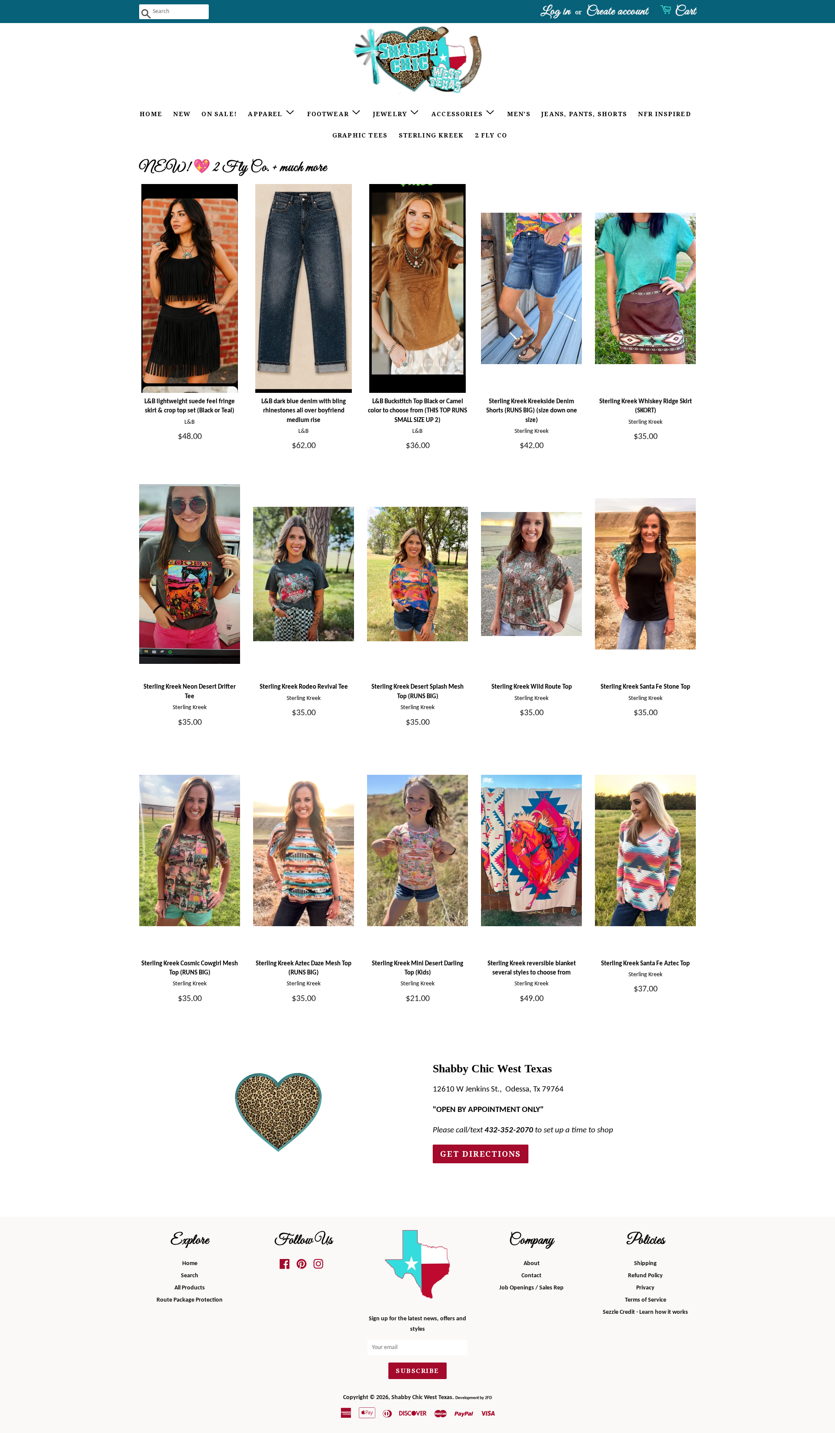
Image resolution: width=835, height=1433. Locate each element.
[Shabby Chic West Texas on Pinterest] (301, 1266)
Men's (519, 113)
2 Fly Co (491, 135)
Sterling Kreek (431, 135)
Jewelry (391, 113)
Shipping (645, 1263)
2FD (488, 1398)
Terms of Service (645, 1300)
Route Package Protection (190, 1300)
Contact (531, 1275)
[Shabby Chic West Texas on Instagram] (318, 1266)
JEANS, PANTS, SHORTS (584, 113)
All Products (189, 1288)
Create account (617, 11)
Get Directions (480, 1153)
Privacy (645, 1288)
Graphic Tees (359, 135)
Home (151, 113)
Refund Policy (645, 1275)
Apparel (266, 113)
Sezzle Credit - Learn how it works (645, 1312)
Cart (685, 11)
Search (189, 1275)
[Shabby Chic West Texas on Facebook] (284, 1266)
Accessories (458, 113)
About (532, 1263)
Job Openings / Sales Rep (531, 1288)
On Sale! (219, 113)
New (181, 113)
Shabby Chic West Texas (421, 1397)
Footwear (329, 113)
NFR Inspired (664, 113)
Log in (556, 11)
